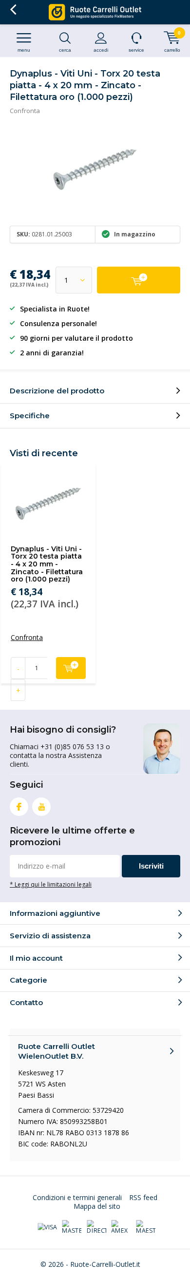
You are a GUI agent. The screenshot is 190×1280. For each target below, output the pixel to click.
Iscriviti (151, 866)
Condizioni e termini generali (77, 1197)
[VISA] (47, 1227)
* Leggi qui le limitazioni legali (51, 884)
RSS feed (143, 1197)
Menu (24, 50)
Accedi (101, 50)
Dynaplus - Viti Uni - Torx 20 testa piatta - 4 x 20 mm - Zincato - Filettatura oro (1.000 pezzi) (47, 564)
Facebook (19, 806)
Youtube (41, 806)
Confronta (25, 110)
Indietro (13, 9)
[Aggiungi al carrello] (138, 280)
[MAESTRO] (145, 1227)
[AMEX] (121, 1227)
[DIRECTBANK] (96, 1227)
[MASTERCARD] (71, 1227)
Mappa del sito (97, 1206)
